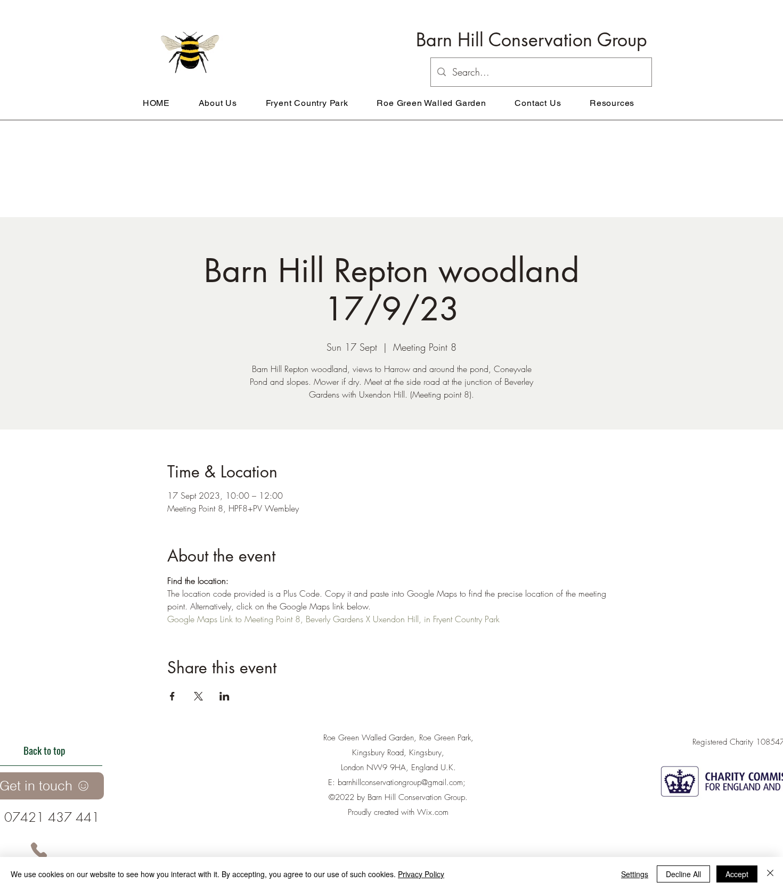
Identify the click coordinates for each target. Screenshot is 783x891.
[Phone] (39, 850)
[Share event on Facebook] (172, 696)
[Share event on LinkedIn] (224, 696)
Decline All (683, 874)
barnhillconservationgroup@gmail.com (400, 782)
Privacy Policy (421, 874)
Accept (736, 874)
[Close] (770, 873)
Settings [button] (634, 874)
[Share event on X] (198, 696)
